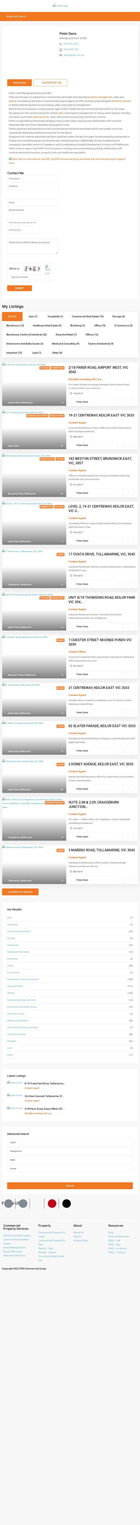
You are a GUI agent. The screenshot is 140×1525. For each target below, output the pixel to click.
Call (51, 82)
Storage (11, 938)
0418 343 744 (71, 49)
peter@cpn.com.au (74, 55)
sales (61, 113)
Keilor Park (13, 627)
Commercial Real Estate (18, 931)
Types (13, 1142)
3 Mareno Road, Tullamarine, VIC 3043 (101, 850)
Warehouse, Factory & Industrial (22, 979)
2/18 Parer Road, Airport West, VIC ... (45, 1108)
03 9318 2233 (71, 43)
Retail (10, 1055)
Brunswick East (15, 493)
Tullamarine (13, 584)
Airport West (14, 402)
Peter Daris (68, 34)
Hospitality (12, 924)
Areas (13, 1168)
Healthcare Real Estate (18, 952)
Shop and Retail (15, 986)
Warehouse (12, 945)
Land (9, 1048)
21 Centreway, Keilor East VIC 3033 (98, 688)
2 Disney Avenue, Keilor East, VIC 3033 (100, 764)
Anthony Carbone (121, 101)
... (101, 388)
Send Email (19, 82)
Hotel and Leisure (15, 1013)
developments (41, 117)
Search (70, 1185)
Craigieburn (14, 837)
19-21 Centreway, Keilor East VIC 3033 (101, 415)
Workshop (12, 958)
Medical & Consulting (17, 1020)
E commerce (13, 972)
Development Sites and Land (21, 1000)
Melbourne (27, 402)
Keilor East (13, 446)
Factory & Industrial (16, 1034)
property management (100, 97)
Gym (9, 917)
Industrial (11, 1041)
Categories (16, 1151)
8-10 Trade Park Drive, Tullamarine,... (45, 1083)
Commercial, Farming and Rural (22, 1027)
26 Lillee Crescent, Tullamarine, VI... (44, 1096)
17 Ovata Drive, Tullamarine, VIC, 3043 (101, 554)
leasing (13, 101)
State (12, 1160)
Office (10, 965)
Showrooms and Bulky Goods (22, 1007)
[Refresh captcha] (47, 270)
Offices (10, 993)
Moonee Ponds (16, 675)
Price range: (13, 1175)
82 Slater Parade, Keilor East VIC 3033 (102, 726)
